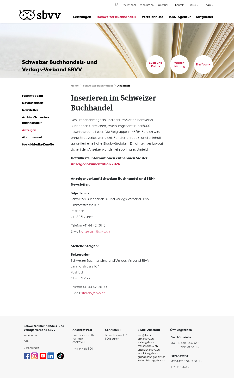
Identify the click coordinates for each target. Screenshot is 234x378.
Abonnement (32, 137)
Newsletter (30, 110)
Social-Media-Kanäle (38, 144)
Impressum (30, 335)
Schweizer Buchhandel (98, 85)
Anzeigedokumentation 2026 (95, 164)
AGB (26, 341)
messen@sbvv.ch (148, 346)
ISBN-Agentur (180, 17)
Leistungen (82, 17)
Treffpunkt (204, 64)
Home (75, 85)
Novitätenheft (32, 103)
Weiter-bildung (179, 64)
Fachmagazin (32, 95)
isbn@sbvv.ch (146, 338)
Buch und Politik (155, 64)
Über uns (163, 5)
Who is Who (147, 5)
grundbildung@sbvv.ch (151, 357)
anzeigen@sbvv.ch (95, 232)
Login (208, 5)
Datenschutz (31, 347)
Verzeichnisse (152, 17)
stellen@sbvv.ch (93, 293)
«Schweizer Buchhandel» (116, 17)
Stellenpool (129, 5)
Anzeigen (123, 85)
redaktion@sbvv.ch (149, 353)
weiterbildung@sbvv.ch (151, 360)
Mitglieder (204, 17)
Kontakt (179, 5)
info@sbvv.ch (145, 335)
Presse (192, 5)
